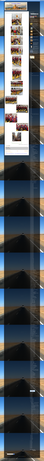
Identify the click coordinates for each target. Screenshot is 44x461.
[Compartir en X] (8, 145)
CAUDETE (31, 159)
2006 (30, 113)
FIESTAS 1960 (31, 226)
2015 (31, 443)
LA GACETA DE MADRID (32, 292)
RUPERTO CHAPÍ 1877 (32, 342)
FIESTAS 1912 (31, 196)
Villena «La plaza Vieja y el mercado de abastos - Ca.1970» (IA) (35, 40)
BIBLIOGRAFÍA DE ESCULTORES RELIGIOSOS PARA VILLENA (33, 142)
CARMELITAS (31, 155)
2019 (31, 440)
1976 (30, 99)
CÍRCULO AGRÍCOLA (32, 162)
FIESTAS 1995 (31, 250)
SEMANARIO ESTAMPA (32, 367)
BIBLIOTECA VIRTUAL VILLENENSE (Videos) (34, 144)
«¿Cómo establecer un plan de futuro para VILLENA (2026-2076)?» (35, 51)
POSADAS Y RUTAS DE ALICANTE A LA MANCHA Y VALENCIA (34, 329)
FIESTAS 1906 (31, 192)
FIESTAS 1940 (31, 213)
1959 (30, 89)
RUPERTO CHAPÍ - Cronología (33, 340)
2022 (31, 396)
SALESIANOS (31, 357)
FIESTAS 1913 (31, 197)
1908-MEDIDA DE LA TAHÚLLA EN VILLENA (34, 75)
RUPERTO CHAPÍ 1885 (32, 347)
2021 (31, 397)
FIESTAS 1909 (31, 194)
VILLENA (31, 381)
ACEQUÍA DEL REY (32, 130)
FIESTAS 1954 (31, 222)
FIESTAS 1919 (31, 201)
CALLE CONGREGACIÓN (32, 149)
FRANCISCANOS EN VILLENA (33, 275)
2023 (30, 126)
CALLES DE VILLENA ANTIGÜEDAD (33, 153)
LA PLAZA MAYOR (32, 294)
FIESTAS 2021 (31, 266)
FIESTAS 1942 (31, 214)
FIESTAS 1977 (31, 238)
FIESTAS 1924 (31, 204)
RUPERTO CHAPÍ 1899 (32, 355)
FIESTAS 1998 (31, 252)
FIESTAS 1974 (31, 236)
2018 (31, 441)
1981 (30, 103)
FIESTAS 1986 (31, 244)
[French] (31, 16)
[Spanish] (36, 16)
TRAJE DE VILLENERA (32, 375)
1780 (30, 67)
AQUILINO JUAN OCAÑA (32, 135)
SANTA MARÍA (31, 360)
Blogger (25, 456)
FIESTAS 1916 (31, 199)
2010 (31, 447)
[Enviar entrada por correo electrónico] (6, 145)
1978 (30, 101)
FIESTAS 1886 (31, 185)
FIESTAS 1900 (31, 188)
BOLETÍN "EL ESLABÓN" (32, 145)
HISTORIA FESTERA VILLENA (33, 283)
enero (31, 439)
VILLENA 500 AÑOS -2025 (32, 383)
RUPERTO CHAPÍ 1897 (32, 354)
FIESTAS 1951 (31, 220)
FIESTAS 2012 (31, 260)
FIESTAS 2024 (31, 268)
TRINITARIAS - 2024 (32, 377)
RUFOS (31, 338)
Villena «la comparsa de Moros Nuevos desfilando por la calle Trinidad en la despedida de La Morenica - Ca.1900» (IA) (35, 24)
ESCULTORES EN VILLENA (32, 181)
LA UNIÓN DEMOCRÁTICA (32, 296)
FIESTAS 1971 (31, 234)
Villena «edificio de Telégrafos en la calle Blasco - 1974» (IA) (36, 36)
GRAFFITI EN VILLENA (32, 277)
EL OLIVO (31, 174)
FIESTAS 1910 (31, 195)
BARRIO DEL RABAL (32, 138)
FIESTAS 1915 (31, 198)
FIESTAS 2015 (31, 262)
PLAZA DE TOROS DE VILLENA (33, 325)
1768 (30, 65)
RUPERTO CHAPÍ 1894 (32, 352)
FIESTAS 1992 (31, 248)
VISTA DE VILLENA (32, 388)
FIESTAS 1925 (31, 205)
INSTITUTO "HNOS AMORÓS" (33, 286)
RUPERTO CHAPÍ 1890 (32, 349)
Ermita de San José (32, 178)
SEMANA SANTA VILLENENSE (33, 366)
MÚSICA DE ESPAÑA (32, 311)
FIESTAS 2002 (31, 254)
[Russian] (35, 16)
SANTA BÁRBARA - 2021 (32, 359)
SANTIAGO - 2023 (32, 361)
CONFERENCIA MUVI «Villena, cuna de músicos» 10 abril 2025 (35, 42)
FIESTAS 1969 (31, 232)
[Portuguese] (34, 16)
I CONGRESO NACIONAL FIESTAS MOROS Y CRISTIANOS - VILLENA (34, 284)
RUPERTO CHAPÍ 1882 (32, 345)
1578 (30, 61)
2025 (31, 394)
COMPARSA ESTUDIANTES (32, 164)
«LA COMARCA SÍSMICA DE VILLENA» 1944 (35, 33)
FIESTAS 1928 (31, 207)
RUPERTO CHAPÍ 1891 (32, 350)
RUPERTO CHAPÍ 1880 (32, 344)
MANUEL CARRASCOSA (32, 304)
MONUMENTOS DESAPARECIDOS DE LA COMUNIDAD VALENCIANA (34, 308)
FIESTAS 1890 (31, 186)
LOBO (30, 303)
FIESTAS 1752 (31, 183)
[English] (30, 16)
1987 (30, 107)
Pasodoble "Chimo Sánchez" (32, 317)
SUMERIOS (31, 371)
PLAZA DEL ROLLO (32, 326)
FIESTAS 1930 (31, 208)
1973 (30, 97)
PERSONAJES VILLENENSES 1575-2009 (34, 321)
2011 (30, 118)
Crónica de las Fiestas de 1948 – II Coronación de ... (34, 417)
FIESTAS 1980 (31, 240)
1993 (30, 109)
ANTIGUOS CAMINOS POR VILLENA (33, 133)
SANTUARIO (31, 364)
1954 (30, 87)
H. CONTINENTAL (32, 279)
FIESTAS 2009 (31, 258)
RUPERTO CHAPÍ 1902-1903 (33, 356)
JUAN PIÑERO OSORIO (32, 288)
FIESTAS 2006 (31, 256)
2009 (30, 116)
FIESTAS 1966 (31, 230)
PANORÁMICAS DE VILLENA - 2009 (33, 315)
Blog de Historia (32, 391)
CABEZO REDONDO (32, 146)
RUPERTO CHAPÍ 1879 (32, 343)
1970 (30, 95)
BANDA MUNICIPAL (32, 137)
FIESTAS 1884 (31, 184)
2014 (30, 120)
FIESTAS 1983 (31, 242)
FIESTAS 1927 (31, 206)
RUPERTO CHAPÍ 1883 (32, 346)
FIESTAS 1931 (31, 209)
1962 (30, 91)
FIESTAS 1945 (31, 216)
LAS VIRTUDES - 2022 (32, 300)
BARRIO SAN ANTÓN (32, 139)
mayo (31, 436)
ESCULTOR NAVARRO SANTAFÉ (33, 180)
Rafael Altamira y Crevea (32, 332)
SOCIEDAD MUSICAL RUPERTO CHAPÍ (34, 369)
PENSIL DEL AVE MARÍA (32, 319)
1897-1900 (31, 73)
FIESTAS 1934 (31, 211)
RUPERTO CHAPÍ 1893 (32, 351)
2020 (30, 124)
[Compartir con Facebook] (9, 145)
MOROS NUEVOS (32, 309)
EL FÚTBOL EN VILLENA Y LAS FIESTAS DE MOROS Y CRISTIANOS (34, 172)
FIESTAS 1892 (31, 187)
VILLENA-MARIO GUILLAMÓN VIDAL (33, 386)
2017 (30, 122)
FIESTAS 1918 (31, 200)
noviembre (32, 399)
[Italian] (33, 16)
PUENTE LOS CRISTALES (32, 331)
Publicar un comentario (8, 148)
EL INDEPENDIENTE (32, 173)
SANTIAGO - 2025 (32, 362)
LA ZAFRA (31, 298)
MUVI (30, 313)
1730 (30, 63)
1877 (30, 69)
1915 (30, 77)
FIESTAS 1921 (31, 202)
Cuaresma (31, 166)
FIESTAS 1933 (31, 210)
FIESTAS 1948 (31, 218)
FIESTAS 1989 (31, 246)
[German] (32, 16)
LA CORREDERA (31, 290)
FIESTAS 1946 (31, 217)
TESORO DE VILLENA (32, 373)
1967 (30, 93)
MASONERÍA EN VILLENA (32, 306)
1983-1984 (31, 105)
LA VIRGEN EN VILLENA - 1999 (33, 297)
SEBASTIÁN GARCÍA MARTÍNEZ (33, 365)
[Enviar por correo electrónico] (7, 145)
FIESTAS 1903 (31, 190)
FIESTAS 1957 (31, 224)
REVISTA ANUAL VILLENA (32, 334)
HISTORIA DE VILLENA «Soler (33, 282)
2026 (30, 128)
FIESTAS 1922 (31, 203)
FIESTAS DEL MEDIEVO (32, 270)
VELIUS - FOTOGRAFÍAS (32, 379)
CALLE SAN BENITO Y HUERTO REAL (33, 151)
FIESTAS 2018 (31, 264)
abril (31, 437)
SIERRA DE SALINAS (32, 368)
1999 (30, 111)
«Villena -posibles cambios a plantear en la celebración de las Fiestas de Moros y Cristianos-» (34, 19)
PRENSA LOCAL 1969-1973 (32, 330)
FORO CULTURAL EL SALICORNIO (33, 273)
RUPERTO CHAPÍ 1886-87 (32, 348)
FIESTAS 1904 (31, 191)
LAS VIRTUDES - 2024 (32, 301)
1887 (30, 71)
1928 (30, 79)
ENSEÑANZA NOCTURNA (32, 177)
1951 (30, 85)
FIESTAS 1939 (31, 212)
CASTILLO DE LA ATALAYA (32, 157)
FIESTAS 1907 (31, 193)
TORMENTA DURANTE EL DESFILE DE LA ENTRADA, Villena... (35, 407)
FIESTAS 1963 (31, 228)
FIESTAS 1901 (31, 189)
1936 (30, 83)
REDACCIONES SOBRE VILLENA (33, 333)
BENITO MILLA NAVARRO (32, 141)
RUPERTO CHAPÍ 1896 (32, 353)
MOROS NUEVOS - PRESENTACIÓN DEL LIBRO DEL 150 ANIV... (34, 409)
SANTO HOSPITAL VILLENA (33, 363)
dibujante (31, 168)
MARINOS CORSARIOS (32, 305)
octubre (31, 400)
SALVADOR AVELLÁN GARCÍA (33, 358)
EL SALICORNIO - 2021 (32, 175)
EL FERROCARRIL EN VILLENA (33, 170)
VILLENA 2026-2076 (32, 382)
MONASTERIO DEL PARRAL (33, 307)
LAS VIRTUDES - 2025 (32, 302)
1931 (30, 81)
